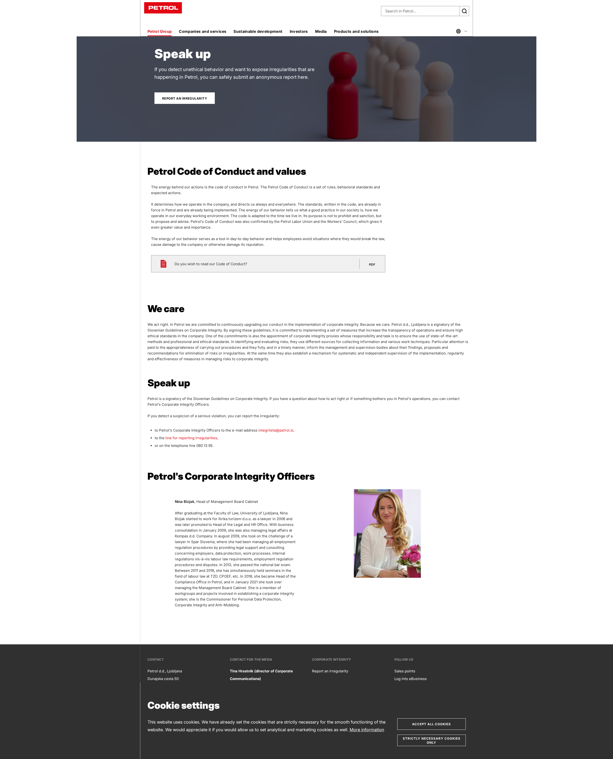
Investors (299, 31)
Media (321, 31)
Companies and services (202, 31)
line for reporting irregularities (191, 438)
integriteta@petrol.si (275, 430)
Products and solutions (356, 31)
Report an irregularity (330, 671)
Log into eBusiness (410, 678)
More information (367, 729)
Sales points (404, 671)
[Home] (163, 7)
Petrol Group (160, 31)
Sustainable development (257, 31)
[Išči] (464, 11)
